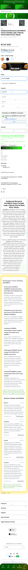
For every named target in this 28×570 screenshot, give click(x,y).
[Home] (10, 16)
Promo (2, 567)
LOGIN (21, 7)
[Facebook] (2, 192)
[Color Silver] (12, 59)
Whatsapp (19, 567)
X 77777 (4, 92)
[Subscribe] (22, 547)
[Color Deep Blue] (7, 59)
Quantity (3, 127)
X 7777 (4, 97)
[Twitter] (4, 192)
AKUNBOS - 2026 (5, 493)
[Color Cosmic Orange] (2, 59)
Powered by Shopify (20, 562)
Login (8, 567)
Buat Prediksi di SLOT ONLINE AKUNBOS (11, 147)
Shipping (8, 46)
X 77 (3, 106)
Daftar (13, 567)
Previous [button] (1, 2)
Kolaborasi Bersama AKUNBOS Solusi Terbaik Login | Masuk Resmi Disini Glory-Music (14, 2)
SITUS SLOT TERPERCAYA (9, 83)
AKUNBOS (5, 209)
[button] (1, 16)
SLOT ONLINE (5, 78)
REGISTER (6, 7)
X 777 (3, 101)
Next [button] (26, 2)
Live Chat (24, 567)
